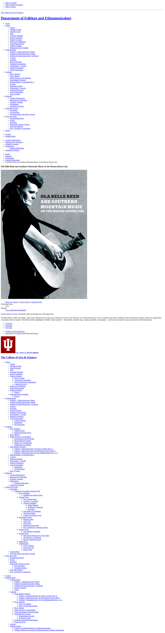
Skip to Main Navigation (14, 5)
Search (7, 130)
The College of (26, 352)
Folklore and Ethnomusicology (36, 18)
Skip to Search (10, 7)
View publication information (15, 310)
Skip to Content (10, 3)
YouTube (8, 328)
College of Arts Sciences (15, 331)
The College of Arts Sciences (12, 13)
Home (7, 24)
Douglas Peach (36, 302)
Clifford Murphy (24, 302)
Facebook (8, 324)
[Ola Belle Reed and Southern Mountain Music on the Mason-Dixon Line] (44, 298)
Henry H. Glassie (11, 302)
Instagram (8, 326)
